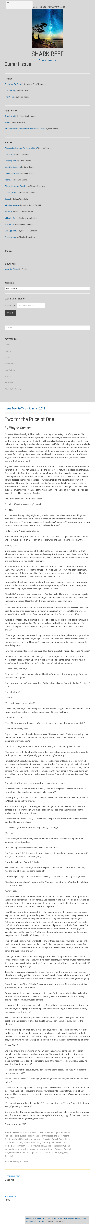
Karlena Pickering (54, 1221)
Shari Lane (23, 90)
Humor (8, 357)
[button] (47, 28)
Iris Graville (53, 128)
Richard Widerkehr (38, 186)
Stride (10, 1198)
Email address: (11, 305)
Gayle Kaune (29, 167)
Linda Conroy (45, 148)
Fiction (8, 351)
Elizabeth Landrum (25, 224)
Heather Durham (19, 122)
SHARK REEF (47, 54)
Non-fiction (10, 370)
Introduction (10, 363)
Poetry (8, 376)
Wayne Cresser (22, 1161)
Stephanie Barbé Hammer (35, 84)
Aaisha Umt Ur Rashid (32, 205)
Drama (7, 344)
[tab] (19, 5)
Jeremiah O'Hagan (28, 116)
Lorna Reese (23, 97)
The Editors (27, 269)
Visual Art (9, 382)
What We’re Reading (13, 389)
